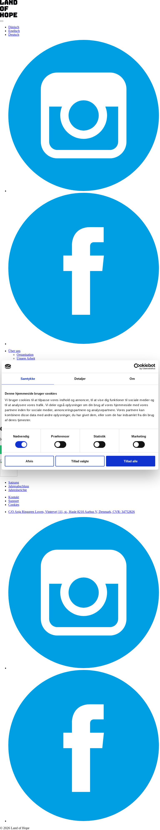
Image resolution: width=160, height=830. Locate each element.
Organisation (25, 354)
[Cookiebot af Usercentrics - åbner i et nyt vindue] (137, 366)
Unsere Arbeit (26, 358)
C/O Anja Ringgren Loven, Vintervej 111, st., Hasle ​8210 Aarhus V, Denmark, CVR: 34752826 (71, 512)
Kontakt (13, 497)
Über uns (14, 351)
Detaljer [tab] (80, 378)
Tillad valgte (80, 461)
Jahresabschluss (18, 486)
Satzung (13, 482)
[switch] (60, 444)
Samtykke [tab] (28, 378)
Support (13, 501)
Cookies (13, 504)
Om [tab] (132, 378)
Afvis (29, 461)
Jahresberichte (17, 490)
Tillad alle (131, 461)
